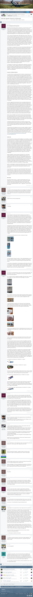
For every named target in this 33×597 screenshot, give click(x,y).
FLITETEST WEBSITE (4, 591)
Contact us (17, 593)
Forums (11, 9)
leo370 (26, 575)
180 (11, 19)
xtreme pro (22, 19)
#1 (31, 24)
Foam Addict (4, 201)
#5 (31, 213)
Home (3, 9)
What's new (18, 9)
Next (3, 22)
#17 (31, 506)
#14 (31, 478)
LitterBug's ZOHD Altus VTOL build (8, 569)
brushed (14, 19)
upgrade (20, 19)
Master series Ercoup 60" (7, 577)
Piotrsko (26, 581)
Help (27, 593)
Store (7, 9)
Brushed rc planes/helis (7, 580)
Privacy (25, 593)
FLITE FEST (8, 591)
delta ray (17, 19)
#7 (31, 393)
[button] (14, 10)
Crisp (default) (3, 593)
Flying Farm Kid (5, 578)
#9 (31, 424)
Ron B (3, 209)
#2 (31, 188)
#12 (31, 459)
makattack (3, 454)
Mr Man (26, 572)
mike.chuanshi (3, 19)
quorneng (3, 428)
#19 (31, 544)
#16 (31, 497)
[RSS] (31, 593)
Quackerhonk (4, 581)
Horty (4, 556)
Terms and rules (21, 593)
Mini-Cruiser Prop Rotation (7, 572)
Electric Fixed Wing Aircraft (13, 578)
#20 (31, 552)
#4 (31, 204)
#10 (31, 441)
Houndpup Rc (26, 578)
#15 (31, 487)
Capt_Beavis (4, 192)
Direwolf (3, 510)
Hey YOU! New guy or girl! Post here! (14, 581)
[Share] (30, 24)
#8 (31, 415)
